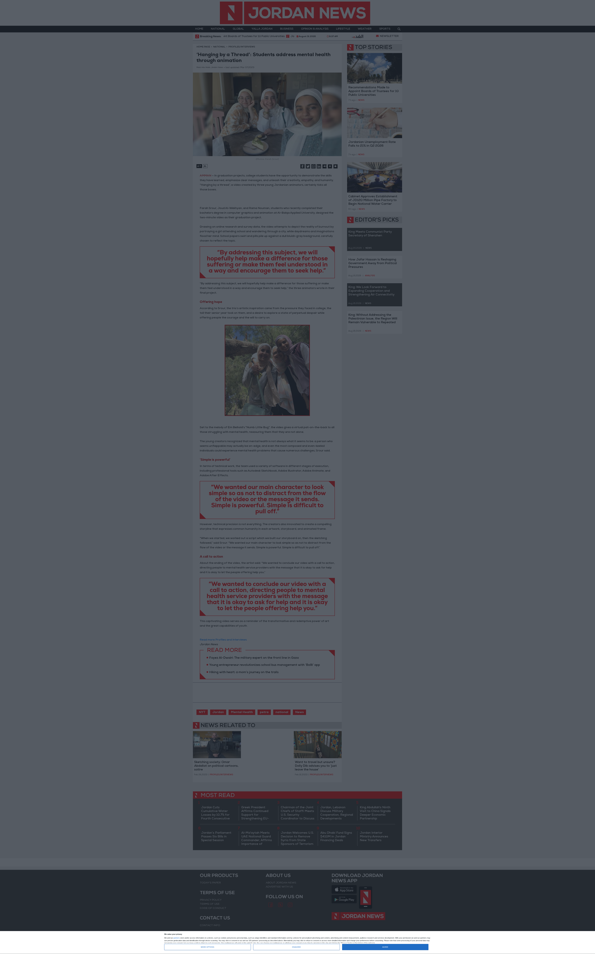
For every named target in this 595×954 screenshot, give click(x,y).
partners (176, 938)
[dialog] (297, 942)
